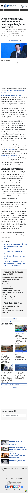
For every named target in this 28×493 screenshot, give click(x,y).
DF (21, 10)
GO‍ (26, 10)
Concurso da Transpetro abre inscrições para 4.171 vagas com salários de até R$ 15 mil (14, 263)
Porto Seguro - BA (12, 299)
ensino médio (10, 149)
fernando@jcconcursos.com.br (18, 65)
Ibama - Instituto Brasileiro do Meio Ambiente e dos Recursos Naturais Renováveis (12, 279)
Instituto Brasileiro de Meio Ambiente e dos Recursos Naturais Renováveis (12, 93)
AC (5, 10)
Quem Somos (9, 475)
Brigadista (10, 288)
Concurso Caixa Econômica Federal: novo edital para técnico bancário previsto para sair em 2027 (15, 255)
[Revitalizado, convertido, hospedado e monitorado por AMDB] (26, 490)
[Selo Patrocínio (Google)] (22, 6)
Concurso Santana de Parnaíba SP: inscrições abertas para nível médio (15, 246)
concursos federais (12, 319)
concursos (3, 319)
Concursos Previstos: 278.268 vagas (11, 388)
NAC (2, 10)
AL (7, 10)
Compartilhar (14, 63)
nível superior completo (9, 156)
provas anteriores (14, 321)
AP (10, 10)
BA (15, 10)
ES (23, 10)
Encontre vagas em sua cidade (8, 413)
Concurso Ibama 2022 (13, 40)
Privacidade (19, 478)
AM (13, 10)
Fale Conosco (18, 475)
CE (18, 10)
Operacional (16, 290)
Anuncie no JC (9, 478)
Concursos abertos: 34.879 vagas (10, 384)
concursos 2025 (5, 321)
